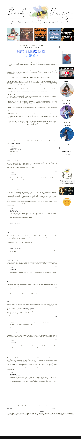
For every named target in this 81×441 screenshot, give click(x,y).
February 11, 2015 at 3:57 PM (15, 375)
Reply (11, 154)
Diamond (9, 354)
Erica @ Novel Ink (14, 210)
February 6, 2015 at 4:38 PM (12, 260)
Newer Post (9, 408)
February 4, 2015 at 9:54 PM (12, 160)
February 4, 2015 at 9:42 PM (15, 149)
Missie (8, 137)
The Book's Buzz (13, 148)
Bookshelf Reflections (29, 308)
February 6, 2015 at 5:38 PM (15, 248)
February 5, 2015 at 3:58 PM (15, 223)
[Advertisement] (17, 426)
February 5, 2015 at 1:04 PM (15, 211)
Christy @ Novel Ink (11, 186)
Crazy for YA (13, 315)
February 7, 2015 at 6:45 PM (15, 321)
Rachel (8, 281)
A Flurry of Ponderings (16, 143)
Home (16, 1)
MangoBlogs (47, 437)
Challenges (39, 1)
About (22, 1)
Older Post (54, 408)
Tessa (8, 301)
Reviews (29, 1)
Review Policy (62, 1)
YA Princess (9, 259)
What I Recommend (51, 1)
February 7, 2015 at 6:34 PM (12, 302)
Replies (12, 146)
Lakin (8, 232)
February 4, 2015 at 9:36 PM (12, 139)
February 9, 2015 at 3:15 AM (17, 332)
